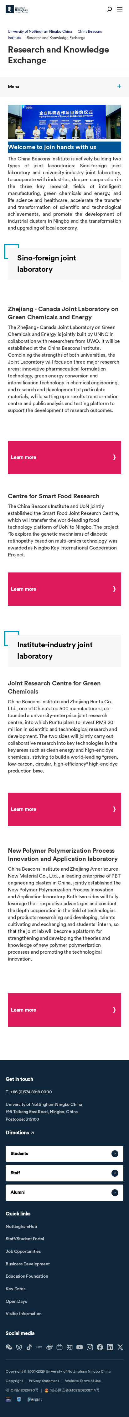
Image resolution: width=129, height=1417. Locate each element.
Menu (13, 87)
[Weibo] (49, 1347)
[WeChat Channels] (19, 1347)
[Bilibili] (59, 1347)
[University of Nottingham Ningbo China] (17, 9)
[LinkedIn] (110, 1347)
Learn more (23, 457)
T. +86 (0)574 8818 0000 (29, 1092)
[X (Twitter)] (120, 1347)
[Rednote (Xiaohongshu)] (39, 1347)
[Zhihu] (69, 1347)
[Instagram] (90, 1347)
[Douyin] (29, 1347)
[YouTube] (79, 1347)
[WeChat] (9, 1347)
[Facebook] (100, 1347)
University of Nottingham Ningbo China (40, 31)
